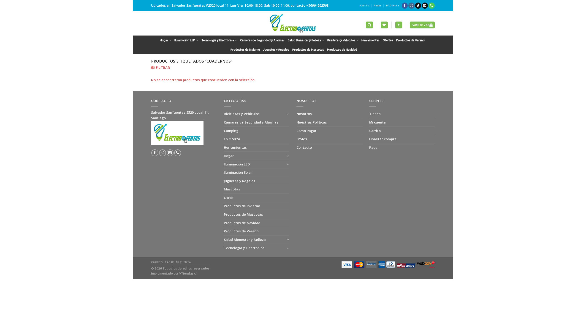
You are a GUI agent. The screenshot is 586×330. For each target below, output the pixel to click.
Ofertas (388, 40)
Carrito (364, 5)
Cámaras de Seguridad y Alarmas (262, 40)
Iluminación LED (184, 40)
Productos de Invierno (245, 49)
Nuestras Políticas (311, 122)
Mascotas (232, 189)
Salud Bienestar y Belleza (304, 40)
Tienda (375, 113)
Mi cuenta (377, 122)
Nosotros (304, 113)
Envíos (301, 139)
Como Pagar (306, 130)
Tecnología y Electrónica (217, 40)
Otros (228, 197)
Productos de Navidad (342, 49)
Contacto (304, 147)
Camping (231, 130)
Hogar (164, 40)
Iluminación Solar (238, 172)
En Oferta (232, 139)
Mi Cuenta (392, 5)
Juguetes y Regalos (276, 49)
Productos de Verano (410, 40)
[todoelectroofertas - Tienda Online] (293, 23)
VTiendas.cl (188, 273)
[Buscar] (369, 25)
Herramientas (370, 40)
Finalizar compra (382, 139)
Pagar (377, 5)
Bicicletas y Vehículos (341, 40)
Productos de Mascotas (308, 49)
